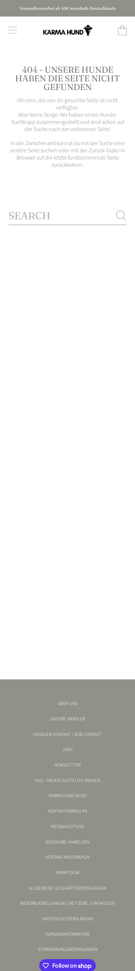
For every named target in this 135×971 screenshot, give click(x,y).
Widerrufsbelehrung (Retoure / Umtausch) (67, 903)
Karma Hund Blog (67, 795)
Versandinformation (67, 934)
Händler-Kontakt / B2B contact (67, 734)
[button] (13, 30)
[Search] (121, 216)
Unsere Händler (67, 719)
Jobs (67, 749)
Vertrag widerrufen (67, 857)
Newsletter (67, 765)
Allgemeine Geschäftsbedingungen (67, 888)
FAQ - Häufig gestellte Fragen (67, 780)
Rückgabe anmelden (68, 842)
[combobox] (67, 215)
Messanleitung (67, 826)
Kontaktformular (67, 811)
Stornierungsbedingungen (68, 949)
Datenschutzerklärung (68, 919)
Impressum (67, 872)
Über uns (68, 703)
